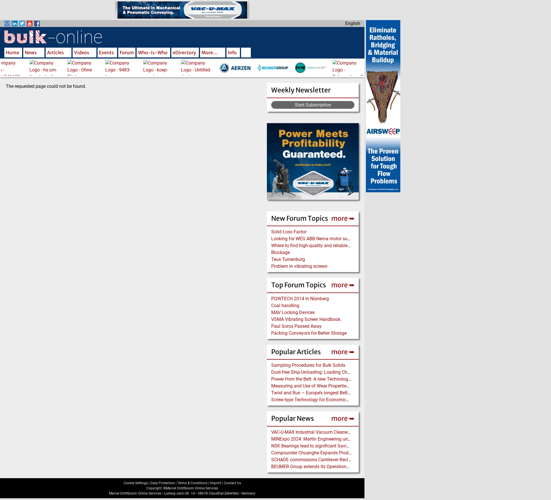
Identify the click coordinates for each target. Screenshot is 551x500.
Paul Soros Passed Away (296, 326)
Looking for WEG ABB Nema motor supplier (315, 238)
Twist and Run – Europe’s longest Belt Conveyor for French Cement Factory (346, 393)
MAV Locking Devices (293, 312)
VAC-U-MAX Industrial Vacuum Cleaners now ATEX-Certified (331, 432)
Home (12, 52)
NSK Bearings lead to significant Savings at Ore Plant (325, 446)
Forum (127, 52)
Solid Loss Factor (288, 232)
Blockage (280, 252)
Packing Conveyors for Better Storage (309, 333)
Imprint (215, 483)
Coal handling (285, 305)
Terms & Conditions (192, 483)
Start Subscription (313, 105)
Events (106, 52)
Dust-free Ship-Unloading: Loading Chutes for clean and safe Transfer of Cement (352, 372)
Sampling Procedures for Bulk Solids (308, 365)
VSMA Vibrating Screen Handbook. (306, 319)
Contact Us (232, 483)
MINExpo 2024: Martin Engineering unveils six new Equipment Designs (342, 439)
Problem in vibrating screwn (299, 266)
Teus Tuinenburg (288, 259)
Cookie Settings (136, 483)
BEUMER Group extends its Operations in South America (328, 466)
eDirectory (184, 52)
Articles (55, 52)
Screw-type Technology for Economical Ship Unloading (326, 399)
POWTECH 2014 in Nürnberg (300, 298)
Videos (81, 52)
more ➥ (342, 218)
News (31, 52)
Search (246, 53)
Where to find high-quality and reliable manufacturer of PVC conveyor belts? (347, 245)
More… (209, 52)
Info (232, 52)
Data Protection (162, 483)
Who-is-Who (153, 52)
